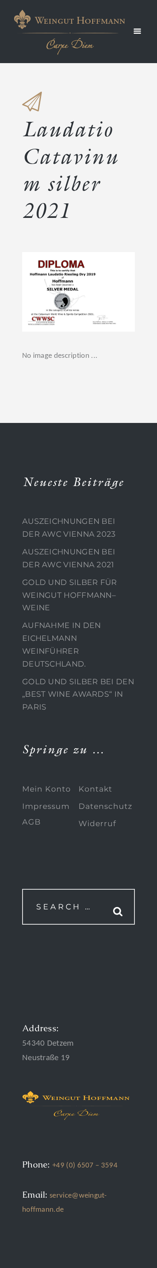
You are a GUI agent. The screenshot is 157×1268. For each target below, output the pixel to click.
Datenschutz (105, 806)
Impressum (46, 806)
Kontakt (95, 789)
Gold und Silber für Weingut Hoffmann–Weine (69, 595)
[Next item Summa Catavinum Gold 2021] (106, 292)
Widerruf (97, 823)
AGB (31, 822)
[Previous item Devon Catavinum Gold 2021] (50, 292)
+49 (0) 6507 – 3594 (85, 1166)
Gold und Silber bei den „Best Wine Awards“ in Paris (78, 694)
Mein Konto (46, 789)
